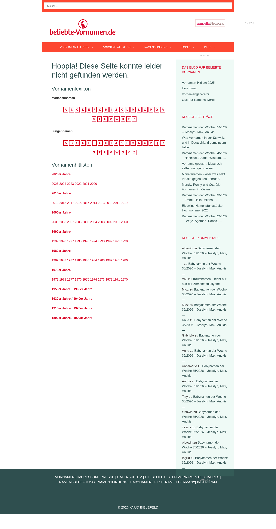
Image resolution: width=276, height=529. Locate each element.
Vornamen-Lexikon (116, 47)
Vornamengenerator (195, 94)
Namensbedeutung (77, 482)
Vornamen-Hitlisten (74, 47)
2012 (109, 203)
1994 (93, 241)
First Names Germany (174, 482)
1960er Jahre (82, 289)
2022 (78, 184)
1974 (93, 279)
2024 (62, 184)
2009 (55, 222)
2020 (93, 184)
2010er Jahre (61, 193)
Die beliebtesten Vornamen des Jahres (182, 477)
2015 (85, 203)
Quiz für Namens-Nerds (198, 100)
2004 (93, 222)
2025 (55, 184)
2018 (62, 203)
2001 (116, 222)
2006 (78, 222)
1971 (116, 279)
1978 (62, 279)
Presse (107, 477)
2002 (109, 222)
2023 (70, 184)
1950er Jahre (61, 289)
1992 (109, 241)
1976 (78, 279)
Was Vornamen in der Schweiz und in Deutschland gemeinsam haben (204, 142)
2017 (70, 203)
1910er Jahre (61, 308)
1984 (93, 260)
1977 (70, 279)
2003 (101, 222)
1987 (70, 260)
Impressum (87, 477)
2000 (124, 222)
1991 (116, 241)
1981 (116, 260)
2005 (85, 222)
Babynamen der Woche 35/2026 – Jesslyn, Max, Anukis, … (204, 253)
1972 (109, 279)
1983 (101, 260)
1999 (55, 241)
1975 (85, 279)
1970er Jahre (61, 270)
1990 (124, 241)
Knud (185, 320)
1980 (124, 260)
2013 (101, 203)
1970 (124, 279)
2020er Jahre (61, 174)
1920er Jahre (82, 308)
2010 (124, 203)
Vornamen (65, 477)
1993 (101, 241)
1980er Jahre (61, 251)
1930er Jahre (61, 298)
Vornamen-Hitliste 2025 (198, 83)
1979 (55, 279)
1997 (70, 241)
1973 (101, 279)
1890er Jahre (61, 318)
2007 (70, 222)
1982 (109, 260)
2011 (116, 203)
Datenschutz (129, 477)
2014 (93, 203)
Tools (185, 47)
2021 (85, 184)
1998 (62, 241)
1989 (55, 260)
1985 (85, 260)
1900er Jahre (82, 318)
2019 (55, 203)
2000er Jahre (61, 212)
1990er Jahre (61, 231)
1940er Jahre (82, 298)
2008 (62, 222)
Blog (208, 47)
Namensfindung (155, 47)
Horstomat (189, 88)
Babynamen (141, 482)
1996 (78, 241)
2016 (78, 203)
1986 (78, 260)
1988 (62, 260)
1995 (85, 241)
